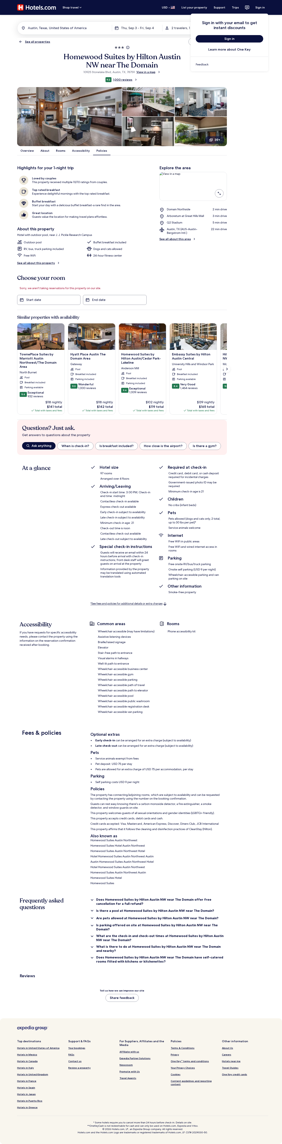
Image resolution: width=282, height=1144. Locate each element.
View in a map (145, 72)
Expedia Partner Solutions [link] (135, 1058)
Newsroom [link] (126, 1064)
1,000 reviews (122, 80)
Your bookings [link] (76, 1047)
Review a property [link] (79, 1067)
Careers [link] (226, 1054)
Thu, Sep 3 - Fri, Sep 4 (137, 28)
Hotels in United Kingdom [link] (32, 1074)
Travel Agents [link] (128, 1078)
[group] (124, 446)
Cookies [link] (175, 1074)
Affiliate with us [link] (129, 1051)
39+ (217, 140)
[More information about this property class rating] (127, 47)
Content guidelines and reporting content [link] (191, 1082)
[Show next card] (227, 369)
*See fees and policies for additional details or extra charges (126, 604)
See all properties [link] (37, 42)
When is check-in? (75, 446)
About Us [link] (227, 1047)
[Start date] (49, 300)
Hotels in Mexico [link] (27, 1054)
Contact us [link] (75, 1061)
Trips (235, 7)
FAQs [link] (71, 1054)
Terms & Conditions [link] (182, 1047)
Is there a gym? (205, 446)
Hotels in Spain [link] (26, 1087)
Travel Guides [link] (230, 1067)
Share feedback (122, 998)
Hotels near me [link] (231, 1061)
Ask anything (41, 446)
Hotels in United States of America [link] (38, 1047)
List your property (194, 7)
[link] (229, 64)
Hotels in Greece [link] (27, 1107)
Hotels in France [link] (26, 1080)
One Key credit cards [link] (234, 1074)
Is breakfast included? (117, 446)
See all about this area (175, 239)
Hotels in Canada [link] (27, 1061)
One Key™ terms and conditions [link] (190, 1061)
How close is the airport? (163, 446)
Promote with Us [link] (130, 1071)
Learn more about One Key (229, 49)
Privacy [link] (175, 1054)
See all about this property (36, 263)
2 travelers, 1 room (185, 28)
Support (219, 7)
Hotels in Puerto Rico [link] (29, 1100)
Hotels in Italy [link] (25, 1067)
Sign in (260, 7)
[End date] (114, 300)
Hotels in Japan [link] (26, 1094)
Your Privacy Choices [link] (183, 1067)
